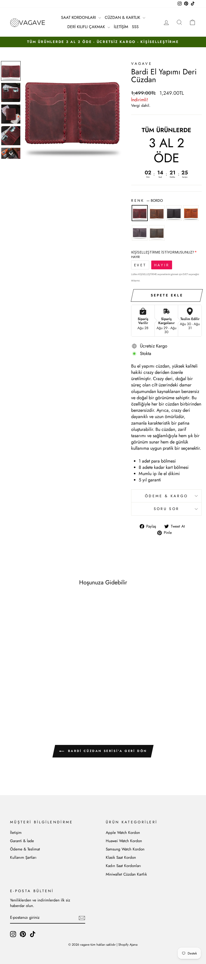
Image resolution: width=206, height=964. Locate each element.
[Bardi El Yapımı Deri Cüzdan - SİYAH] (27, 696)
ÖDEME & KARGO (166, 495)
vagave (141, 63)
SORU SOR (166, 508)
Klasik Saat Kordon (121, 857)
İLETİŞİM (121, 27)
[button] (11, 71)
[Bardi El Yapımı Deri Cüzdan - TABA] (34, 696)
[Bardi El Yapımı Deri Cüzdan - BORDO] (14, 696)
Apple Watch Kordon (123, 832)
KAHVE (156, 213)
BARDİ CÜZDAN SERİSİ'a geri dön (106, 751)
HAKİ (156, 232)
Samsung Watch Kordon (125, 849)
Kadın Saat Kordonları (123, 866)
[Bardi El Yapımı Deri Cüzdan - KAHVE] (21, 696)
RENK (147, 200)
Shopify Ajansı (128, 944)
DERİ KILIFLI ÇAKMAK (86, 27)
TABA (190, 213)
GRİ (139, 232)
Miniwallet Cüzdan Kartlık (126, 874)
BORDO (139, 213)
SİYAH (173, 213)
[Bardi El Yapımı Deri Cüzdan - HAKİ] (48, 696)
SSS (135, 27)
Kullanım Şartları (23, 857)
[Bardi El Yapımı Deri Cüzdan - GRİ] (41, 696)
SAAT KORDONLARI (79, 17)
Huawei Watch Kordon (124, 841)
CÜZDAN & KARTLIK (123, 17)
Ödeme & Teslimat (25, 849)
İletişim (16, 832)
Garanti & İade (22, 841)
